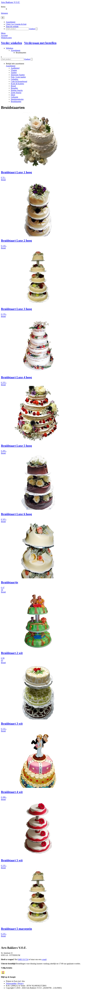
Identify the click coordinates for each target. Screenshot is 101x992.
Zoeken (32, 29)
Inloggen (4, 13)
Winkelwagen (6, 38)
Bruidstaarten (16, 101)
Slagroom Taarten (18, 75)
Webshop (9, 48)
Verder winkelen (11, 43)
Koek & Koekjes (17, 84)
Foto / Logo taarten (18, 77)
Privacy (21, 983)
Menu (3, 33)
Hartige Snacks (17, 90)
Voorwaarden (11, 983)
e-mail (44, 959)
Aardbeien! (15, 68)
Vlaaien (14, 70)
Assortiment (15, 50)
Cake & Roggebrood (19, 81)
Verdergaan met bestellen (40, 43)
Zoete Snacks (16, 93)
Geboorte (14, 97)
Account (4, 35)
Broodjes (14, 88)
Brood (13, 86)
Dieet (13, 95)
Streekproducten (17, 99)
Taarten (14, 72)
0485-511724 (23, 959)
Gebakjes (14, 79)
